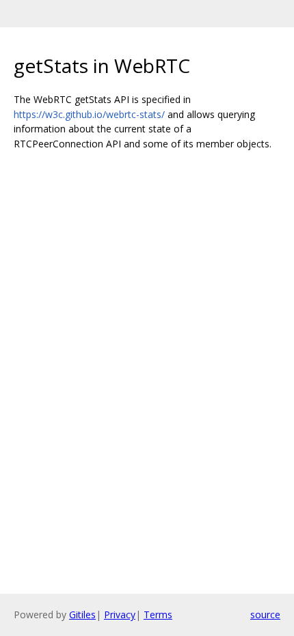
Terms (158, 614)
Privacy (119, 614)
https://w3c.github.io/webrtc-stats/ (89, 114)
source (265, 614)
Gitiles (82, 614)
